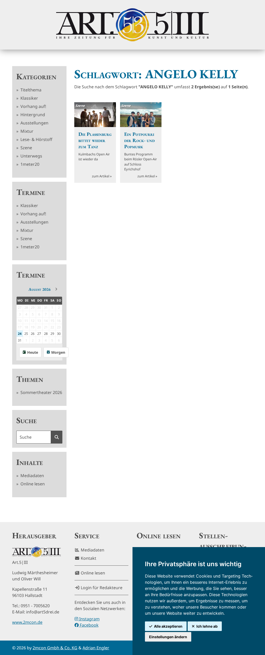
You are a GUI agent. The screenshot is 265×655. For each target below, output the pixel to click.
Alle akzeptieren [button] (168, 626)
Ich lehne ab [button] (207, 626)
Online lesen (32, 484)
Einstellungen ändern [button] (168, 637)
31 (19, 340)
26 (32, 333)
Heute (32, 352)
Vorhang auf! (32, 106)
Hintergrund (32, 114)
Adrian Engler (96, 648)
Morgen (58, 352)
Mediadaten (31, 475)
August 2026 (39, 289)
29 (52, 333)
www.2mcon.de (27, 622)
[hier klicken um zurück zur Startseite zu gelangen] (132, 24)
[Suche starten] (56, 437)
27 (39, 333)
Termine (30, 192)
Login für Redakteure (101, 587)
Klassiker (28, 98)
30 (59, 333)
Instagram (89, 619)
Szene (25, 148)
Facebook (89, 625)
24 (19, 333)
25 (26, 333)
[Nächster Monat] (56, 289)
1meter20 (29, 164)
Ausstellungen (33, 123)
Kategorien (36, 76)
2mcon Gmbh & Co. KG (55, 648)
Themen (29, 379)
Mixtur (26, 131)
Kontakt (88, 558)
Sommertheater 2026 (40, 392)
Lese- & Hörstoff (35, 139)
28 (46, 333)
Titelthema (30, 90)
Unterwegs (30, 156)
